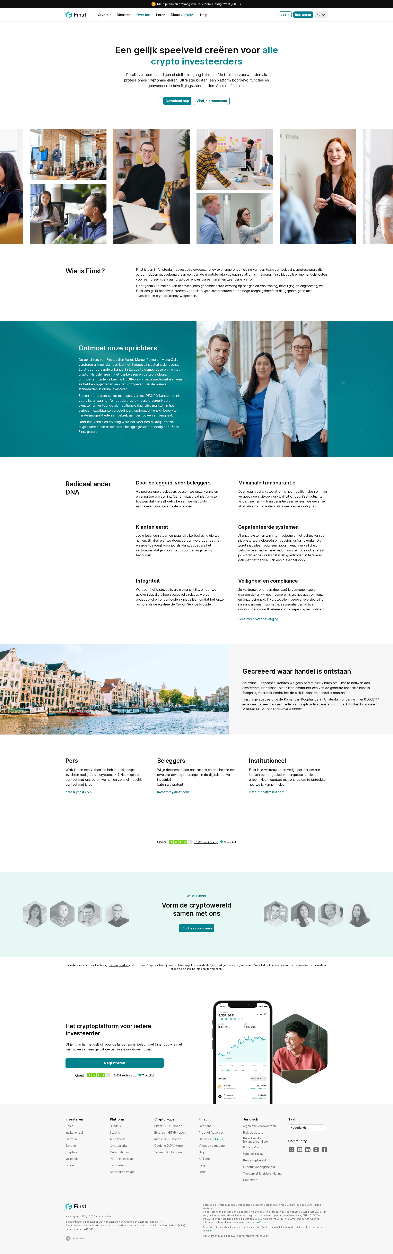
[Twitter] (291, 1149)
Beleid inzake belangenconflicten (256, 1139)
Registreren (114, 1063)
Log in (285, 14)
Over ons (205, 1126)
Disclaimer (250, 1180)
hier (209, 1230)
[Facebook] (324, 1149)
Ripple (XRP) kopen (167, 1139)
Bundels (115, 1126)
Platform (71, 1139)
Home (69, 1126)
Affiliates (204, 1158)
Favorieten (117, 1165)
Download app (177, 101)
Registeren (303, 14)
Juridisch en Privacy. (256, 1222)
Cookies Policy (253, 1154)
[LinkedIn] (308, 1149)
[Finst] (76, 14)
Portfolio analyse (121, 1158)
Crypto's (71, 1152)
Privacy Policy (252, 1147)
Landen (71, 1165)
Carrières (211, 1139)
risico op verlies (119, 965)
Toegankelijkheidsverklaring (262, 1173)
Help (202, 1152)
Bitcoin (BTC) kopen (168, 1126)
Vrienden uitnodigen (212, 1145)
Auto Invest (117, 1139)
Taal (291, 1119)
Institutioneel (74, 1132)
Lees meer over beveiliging (258, 619)
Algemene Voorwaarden (259, 1126)
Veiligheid (72, 1158)
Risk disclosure (253, 1132)
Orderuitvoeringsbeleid (259, 1167)
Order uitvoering (121, 1152)
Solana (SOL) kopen (168, 1152)
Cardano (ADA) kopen (169, 1145)
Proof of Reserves (211, 1132)
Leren (203, 1172)
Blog (202, 1165)
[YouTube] (299, 1149)
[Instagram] (316, 1149)
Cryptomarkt (118, 1145)
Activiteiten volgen (123, 1172)
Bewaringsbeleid (254, 1160)
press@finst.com (79, 792)
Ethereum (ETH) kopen (170, 1132)
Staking (115, 1132)
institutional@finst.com (267, 792)
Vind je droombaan (211, 101)
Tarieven (72, 1145)
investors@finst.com (173, 792)
